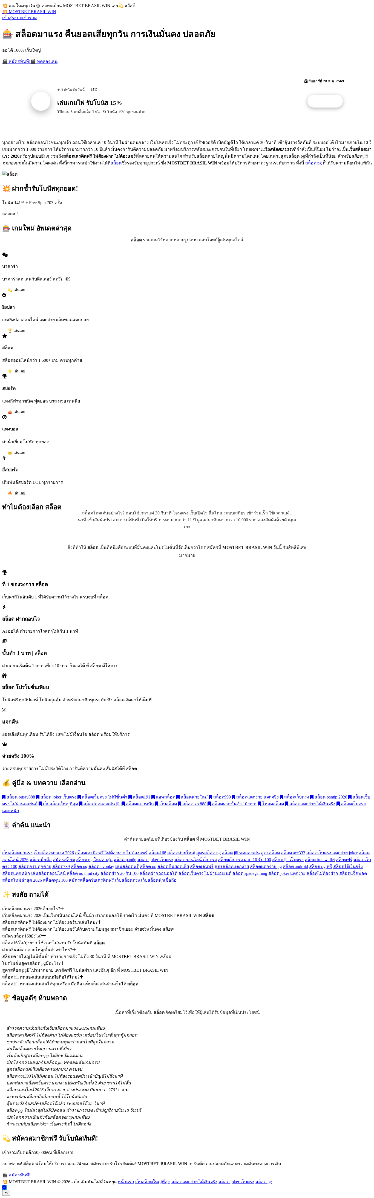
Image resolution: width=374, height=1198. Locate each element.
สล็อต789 (61, 866)
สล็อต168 (157, 852)
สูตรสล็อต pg (208, 852)
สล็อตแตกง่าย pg (266, 866)
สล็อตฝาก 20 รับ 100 (119, 873)
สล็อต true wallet (320, 859)
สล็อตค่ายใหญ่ (181, 852)
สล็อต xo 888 (193, 803)
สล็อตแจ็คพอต (353, 873)
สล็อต (116, 163)
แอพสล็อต (165, 797)
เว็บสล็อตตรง (127, 880)
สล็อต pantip (125, 859)
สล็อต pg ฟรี (320, 866)
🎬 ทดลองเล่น (43, 61)
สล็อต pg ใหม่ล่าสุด (94, 859)
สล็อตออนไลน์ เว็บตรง (195, 859)
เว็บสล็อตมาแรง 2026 (54, 852)
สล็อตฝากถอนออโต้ (158, 873)
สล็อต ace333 (293, 852)
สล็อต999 (221, 797)
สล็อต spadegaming (249, 873)
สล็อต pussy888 (20, 797)
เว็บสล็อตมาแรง (17, 852)
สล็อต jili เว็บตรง (288, 859)
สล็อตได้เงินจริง (348, 866)
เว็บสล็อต (167, 803)
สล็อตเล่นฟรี (202, 866)
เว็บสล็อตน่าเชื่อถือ (159, 880)
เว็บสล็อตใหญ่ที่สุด (60, 803)
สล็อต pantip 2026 (330, 797)
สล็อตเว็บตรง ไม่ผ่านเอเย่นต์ (205, 873)
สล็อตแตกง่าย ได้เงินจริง (311, 803)
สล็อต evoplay (101, 866)
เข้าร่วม (29, 17)
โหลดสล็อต (272, 803)
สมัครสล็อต (64, 859)
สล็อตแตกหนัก (139, 803)
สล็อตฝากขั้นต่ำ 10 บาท (234, 803)
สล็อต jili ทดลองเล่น (241, 852)
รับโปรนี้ (328, 101)
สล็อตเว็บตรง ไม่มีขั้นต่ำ (104, 797)
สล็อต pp (148, 866)
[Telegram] (4, 1187)
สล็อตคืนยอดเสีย (173, 866)
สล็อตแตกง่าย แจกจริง (257, 797)
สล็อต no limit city (83, 873)
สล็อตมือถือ (41, 859)
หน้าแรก (126, 1181)
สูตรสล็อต (270, 852)
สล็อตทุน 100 (55, 880)
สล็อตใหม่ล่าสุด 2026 (22, 880)
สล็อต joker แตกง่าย (287, 873)
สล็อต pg (313, 163)
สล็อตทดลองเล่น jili (101, 803)
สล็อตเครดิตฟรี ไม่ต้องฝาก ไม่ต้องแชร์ (111, 852)
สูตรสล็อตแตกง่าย (232, 866)
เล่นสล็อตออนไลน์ (48, 873)
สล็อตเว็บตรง (296, 797)
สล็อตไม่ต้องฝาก (322, 873)
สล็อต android (295, 866)
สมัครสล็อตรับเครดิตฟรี (91, 880)
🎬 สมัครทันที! (16, 61)
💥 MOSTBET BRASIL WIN (29, 11)
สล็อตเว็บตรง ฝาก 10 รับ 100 (244, 859)
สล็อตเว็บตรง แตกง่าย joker (332, 852)
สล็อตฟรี (344, 859)
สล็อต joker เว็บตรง (57, 797)
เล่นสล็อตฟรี (127, 866)
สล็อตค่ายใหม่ (194, 797)
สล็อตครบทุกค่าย (34, 866)
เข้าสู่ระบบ (12, 17)
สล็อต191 (141, 797)
